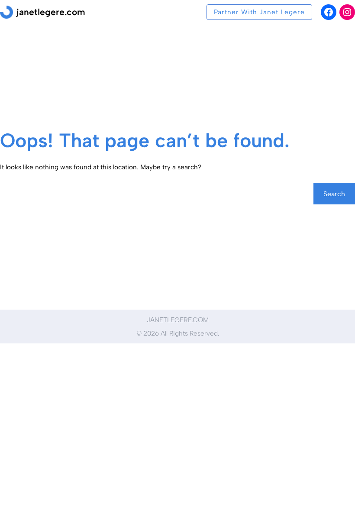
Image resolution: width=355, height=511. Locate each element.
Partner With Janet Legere (259, 12)
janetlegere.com (50, 11)
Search (334, 194)
